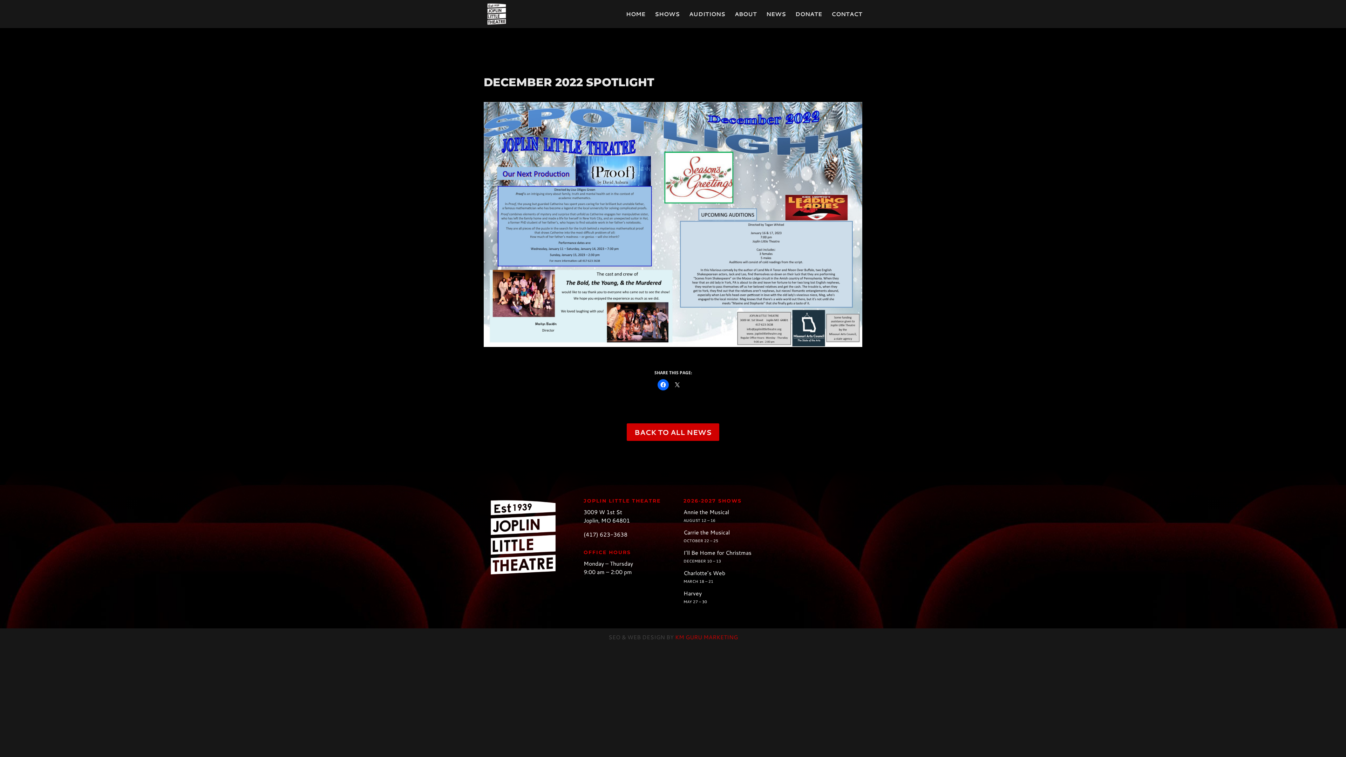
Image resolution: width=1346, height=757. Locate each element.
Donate (808, 15)
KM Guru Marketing (706, 637)
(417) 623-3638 (605, 534)
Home (635, 15)
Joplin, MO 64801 (607, 520)
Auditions (707, 15)
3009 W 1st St (603, 512)
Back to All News (673, 432)
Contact (846, 15)
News (776, 15)
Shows (667, 15)
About (746, 15)
